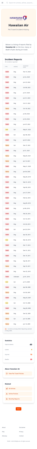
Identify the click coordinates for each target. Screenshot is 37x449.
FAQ (3, 431)
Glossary (4, 436)
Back (18, 409)
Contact (21, 436)
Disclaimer (22, 427)
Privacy (21, 431)
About (4, 427)
